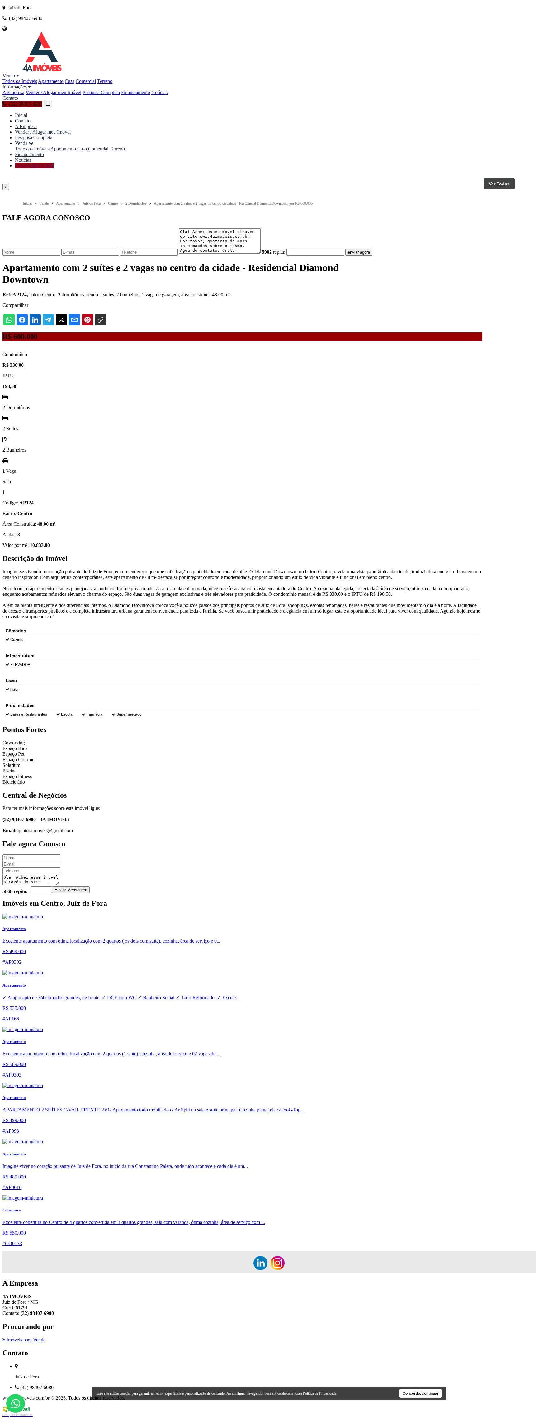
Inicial (21, 115)
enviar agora (359, 252)
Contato (10, 98)
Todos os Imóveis (19, 81)
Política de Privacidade (319, 1393)
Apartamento (51, 81)
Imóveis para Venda (25, 1339)
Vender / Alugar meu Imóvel (53, 92)
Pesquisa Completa (101, 92)
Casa (69, 81)
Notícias (159, 92)
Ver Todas (499, 183)
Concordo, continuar (421, 1393)
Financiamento (135, 92)
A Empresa (13, 92)
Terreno (104, 81)
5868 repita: (15, 891)
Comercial (86, 81)
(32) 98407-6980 (36, 165)
